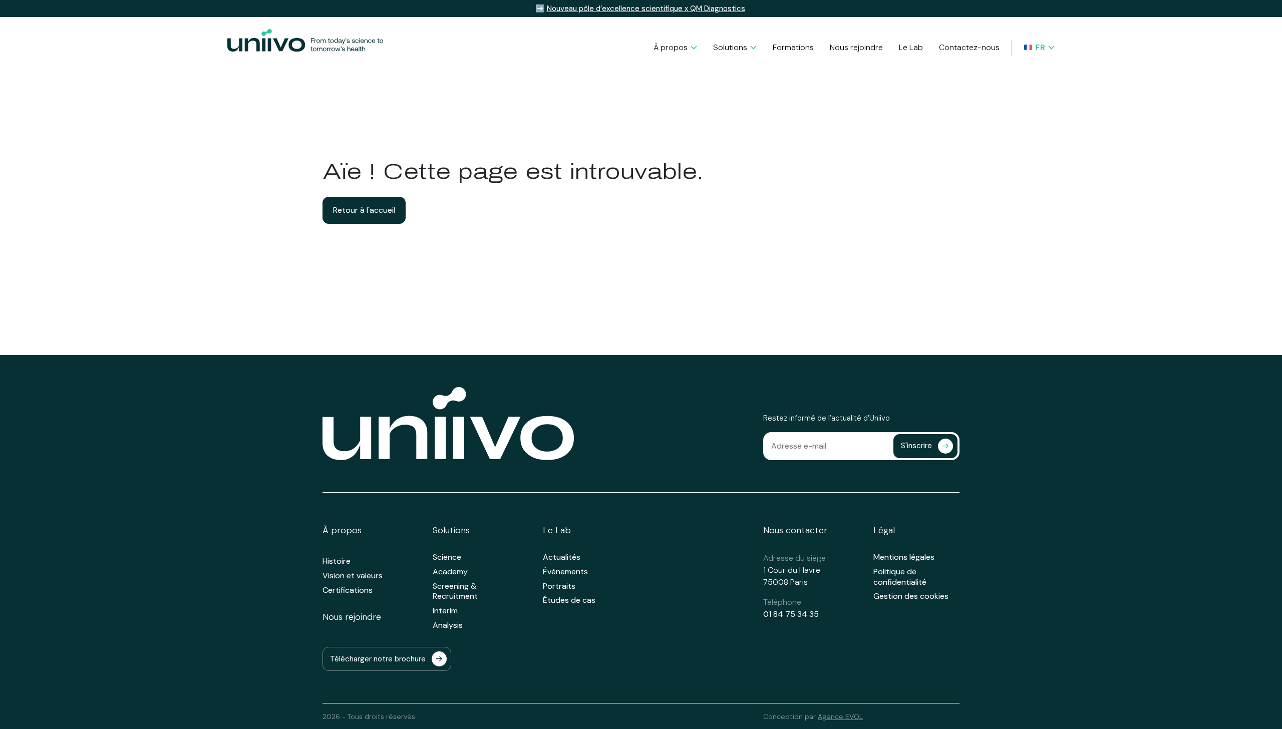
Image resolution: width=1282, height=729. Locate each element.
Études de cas (569, 600)
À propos (671, 47)
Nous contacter (795, 530)
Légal (884, 530)
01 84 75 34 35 (791, 614)
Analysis (448, 625)
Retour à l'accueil (364, 210)
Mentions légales (903, 557)
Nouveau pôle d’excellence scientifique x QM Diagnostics (646, 9)
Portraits (559, 586)
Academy (450, 572)
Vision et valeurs (353, 576)
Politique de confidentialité (899, 577)
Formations (793, 47)
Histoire (337, 561)
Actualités (561, 557)
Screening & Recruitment (455, 591)
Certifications (348, 590)
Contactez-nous (969, 47)
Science (447, 557)
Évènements (565, 572)
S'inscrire (916, 446)
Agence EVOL (840, 716)
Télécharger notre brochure (378, 659)
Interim (445, 611)
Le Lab (911, 47)
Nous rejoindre (856, 47)
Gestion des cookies (910, 596)
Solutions (730, 47)
